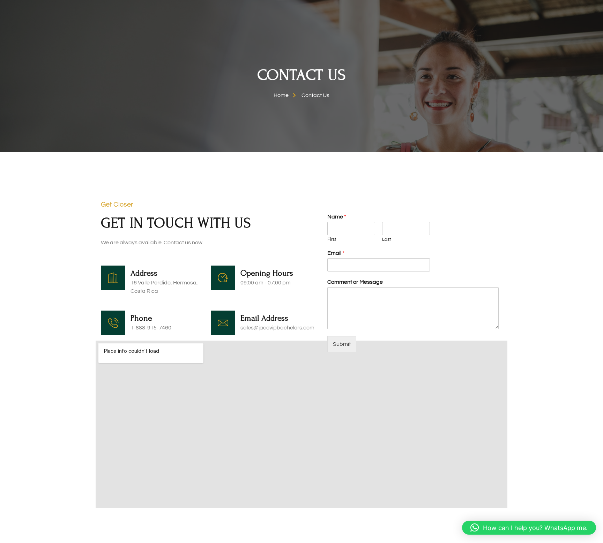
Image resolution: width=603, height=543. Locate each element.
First (331, 239)
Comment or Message (355, 282)
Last (386, 239)
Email (335, 253)
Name (336, 217)
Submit (342, 344)
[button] (529, 528)
